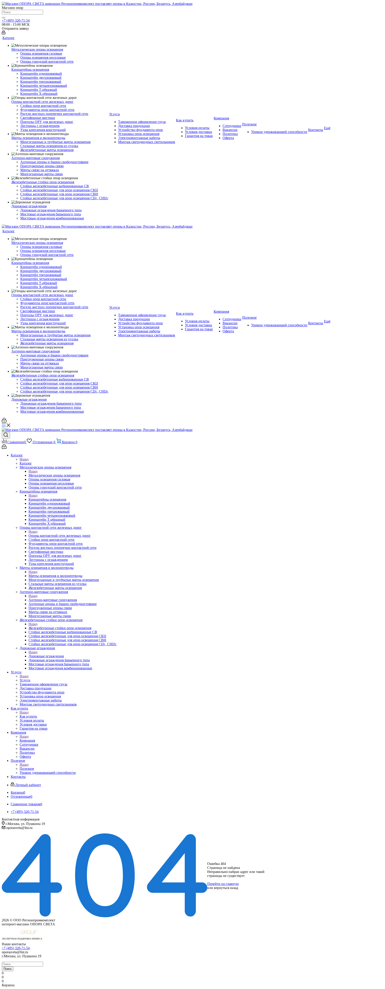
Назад (24, 459)
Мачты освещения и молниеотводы (55, 576)
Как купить (28, 716)
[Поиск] (3, 17)
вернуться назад (226, 888)
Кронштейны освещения (47, 499)
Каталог (26, 463)
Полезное (27, 768)
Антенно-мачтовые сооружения (53, 600)
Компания (27, 740)
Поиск (8, 968)
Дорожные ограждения (46, 656)
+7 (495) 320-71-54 (16, 20)
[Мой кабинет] (3, 33)
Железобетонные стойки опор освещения (60, 628)
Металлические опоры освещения (54, 475)
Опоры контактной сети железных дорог (60, 535)
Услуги (25, 680)
